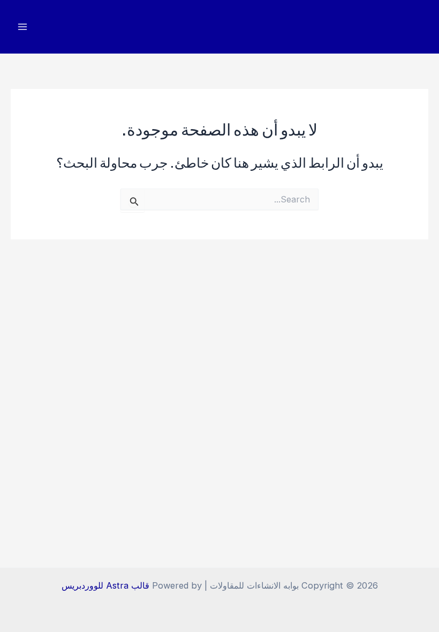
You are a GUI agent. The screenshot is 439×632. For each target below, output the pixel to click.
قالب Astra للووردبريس (105, 585)
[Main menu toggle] (23, 27)
